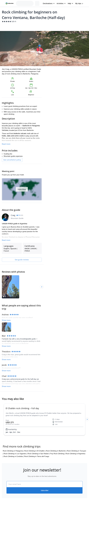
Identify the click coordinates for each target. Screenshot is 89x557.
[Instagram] (52, 534)
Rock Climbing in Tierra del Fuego (36, 467)
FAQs (25, 538)
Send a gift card (7, 549)
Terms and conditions (31, 543)
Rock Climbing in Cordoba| (14, 467)
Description (14, 26)
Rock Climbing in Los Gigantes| (15, 465)
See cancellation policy (12, 160)
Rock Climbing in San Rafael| (38, 465)
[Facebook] (46, 534)
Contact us (27, 533)
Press (4, 538)
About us (5, 528)
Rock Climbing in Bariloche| (56, 462)
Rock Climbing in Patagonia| (13, 462)
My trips (78, 3)
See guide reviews (22, 260)
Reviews (47, 26)
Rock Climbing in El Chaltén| (35, 462)
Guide (39, 26)
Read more (6, 144)
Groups (23, 26)
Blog (46, 528)
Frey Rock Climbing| (57, 465)
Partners (5, 533)
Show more (6, 375)
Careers (5, 544)
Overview (4, 26)
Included (31, 26)
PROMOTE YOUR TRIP (76, 528)
